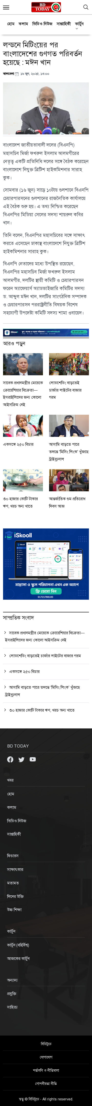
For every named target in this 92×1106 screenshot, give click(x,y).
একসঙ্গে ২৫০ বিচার (18, 444)
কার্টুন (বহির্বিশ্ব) (18, 945)
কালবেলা (9, 73)
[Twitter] (22, 759)
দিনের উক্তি (15, 896)
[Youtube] (33, 759)
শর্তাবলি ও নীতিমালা (46, 1070)
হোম (11, 23)
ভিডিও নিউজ (42, 23)
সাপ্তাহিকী (64, 23)
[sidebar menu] (6, 7)
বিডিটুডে (46, 1044)
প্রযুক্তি (11, 993)
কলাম (23, 23)
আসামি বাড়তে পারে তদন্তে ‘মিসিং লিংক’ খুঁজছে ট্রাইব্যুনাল (69, 452)
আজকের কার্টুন (18, 958)
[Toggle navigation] (86, 7)
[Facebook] (10, 759)
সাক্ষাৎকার (15, 869)
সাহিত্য (12, 1007)
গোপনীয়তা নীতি (46, 1084)
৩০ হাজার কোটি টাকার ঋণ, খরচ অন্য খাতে (42, 710)
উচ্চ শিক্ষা (14, 909)
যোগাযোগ (46, 1057)
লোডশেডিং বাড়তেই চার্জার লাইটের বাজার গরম (65, 390)
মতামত (13, 883)
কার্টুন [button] (79, 23)
